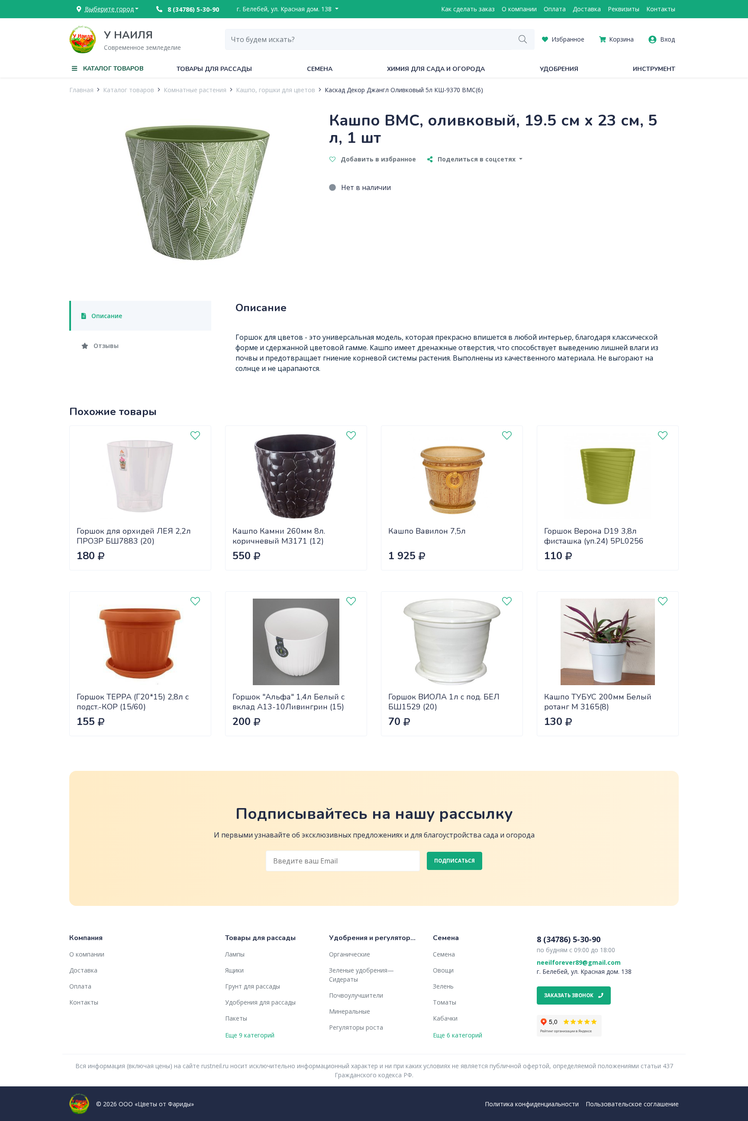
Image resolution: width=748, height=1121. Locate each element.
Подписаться (454, 860)
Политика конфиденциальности (532, 1104)
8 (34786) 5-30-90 (192, 9)
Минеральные (349, 1011)
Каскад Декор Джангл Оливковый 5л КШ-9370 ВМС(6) (404, 90)
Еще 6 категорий (457, 1035)
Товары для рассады (214, 69)
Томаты (444, 1002)
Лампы (235, 954)
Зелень (443, 986)
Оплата (555, 9)
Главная (81, 90)
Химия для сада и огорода (436, 69)
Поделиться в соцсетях (476, 159)
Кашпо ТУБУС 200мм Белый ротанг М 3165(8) (597, 702)
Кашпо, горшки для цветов (275, 90)
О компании (519, 9)
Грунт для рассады (252, 986)
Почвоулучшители (356, 995)
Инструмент (654, 69)
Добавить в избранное (377, 159)
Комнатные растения (195, 90)
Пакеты (236, 1018)
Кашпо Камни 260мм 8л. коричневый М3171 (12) (278, 536)
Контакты (660, 9)
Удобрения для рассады (260, 1002)
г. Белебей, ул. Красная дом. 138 (285, 9)
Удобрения (559, 69)
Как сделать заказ (468, 9)
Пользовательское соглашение (632, 1104)
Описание (106, 316)
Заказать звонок (569, 995)
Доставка (587, 9)
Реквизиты (623, 9)
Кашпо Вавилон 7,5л (427, 531)
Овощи (443, 970)
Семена (319, 69)
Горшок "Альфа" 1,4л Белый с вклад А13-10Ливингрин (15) (288, 702)
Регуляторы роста (356, 1027)
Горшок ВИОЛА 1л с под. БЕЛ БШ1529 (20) (444, 702)
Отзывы (105, 345)
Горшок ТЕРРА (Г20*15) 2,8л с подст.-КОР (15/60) (133, 702)
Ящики (234, 970)
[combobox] (368, 39)
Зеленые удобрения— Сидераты (361, 974)
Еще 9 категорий (249, 1035)
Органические (349, 954)
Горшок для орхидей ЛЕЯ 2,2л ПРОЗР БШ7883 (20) (134, 536)
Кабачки (445, 1018)
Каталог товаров (128, 90)
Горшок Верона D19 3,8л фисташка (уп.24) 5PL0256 (594, 536)
